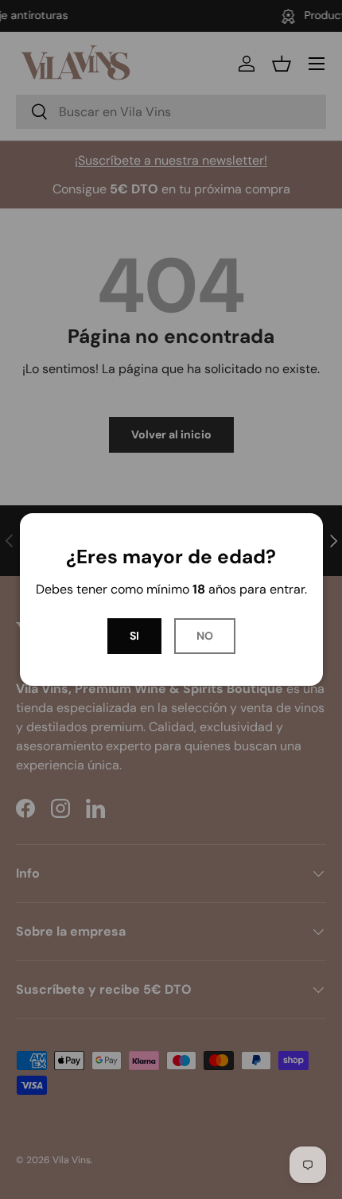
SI (134, 636)
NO (204, 636)
